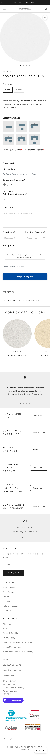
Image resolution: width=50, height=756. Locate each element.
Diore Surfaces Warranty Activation (18, 642)
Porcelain (7, 601)
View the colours (10, 587)
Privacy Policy (9, 637)
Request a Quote (25, 276)
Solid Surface (8, 592)
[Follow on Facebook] (4, 739)
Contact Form (9, 675)
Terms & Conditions (11, 633)
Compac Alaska (17, 355)
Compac (7, 72)
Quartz (6, 596)
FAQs (5, 628)
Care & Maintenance (12, 647)
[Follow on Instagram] (11, 739)
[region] (25, 387)
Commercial (8, 610)
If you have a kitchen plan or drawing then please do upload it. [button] (25, 256)
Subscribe (13, 573)
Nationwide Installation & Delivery (18, 651)
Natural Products (10, 606)
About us (7, 624)
